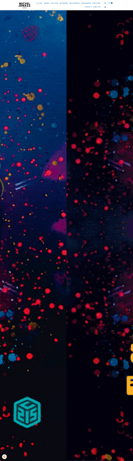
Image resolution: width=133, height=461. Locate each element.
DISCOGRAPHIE (74, 3)
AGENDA (47, 3)
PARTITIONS (96, 3)
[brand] (24, 5)
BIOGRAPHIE (64, 3)
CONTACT (88, 7)
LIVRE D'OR (96, 7)
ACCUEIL (39, 3)
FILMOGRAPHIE (86, 3)
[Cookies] (4, 456)
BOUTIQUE (54, 3)
